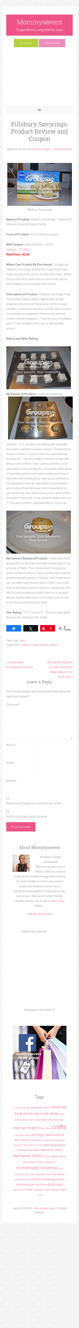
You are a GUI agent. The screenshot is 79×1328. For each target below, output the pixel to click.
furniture (24, 1145)
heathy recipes (36, 1162)
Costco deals (45, 1128)
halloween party (51, 1150)
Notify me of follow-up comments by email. (33, 803)
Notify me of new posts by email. (27, 816)
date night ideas (42, 1135)
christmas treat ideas (41, 1113)
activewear (37, 1107)
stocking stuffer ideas (49, 1184)
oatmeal (57, 1174)
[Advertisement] (39, 78)
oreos (27, 1179)
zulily (39, 1195)
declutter (58, 1135)
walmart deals (58, 1189)
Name (11, 745)
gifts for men (36, 1145)
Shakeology (49, 1179)
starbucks (29, 1184)
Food (22, 640)
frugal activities (50, 1140)
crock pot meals (22, 1135)
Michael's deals (44, 1174)
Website (11, 780)
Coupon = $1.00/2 (17, 249)
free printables (35, 1140)
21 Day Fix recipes (22, 1107)
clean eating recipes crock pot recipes (46, 1120)
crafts (59, 1127)
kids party (31, 1174)
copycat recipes (25, 1128)
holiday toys (50, 1162)
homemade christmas (37, 1167)
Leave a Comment (63, 149)
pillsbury (53, 644)
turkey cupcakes (35, 1189)
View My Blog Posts (39, 913)
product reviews (39, 644)
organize (36, 1179)
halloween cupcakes (28, 1150)
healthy (46, 1156)
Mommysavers (39, 21)
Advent (46, 1107)
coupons (25, 644)
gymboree (59, 1144)
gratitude (49, 1144)
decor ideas (20, 1140)
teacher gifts (19, 1190)
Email (10, 762)
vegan (47, 1190)
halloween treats (27, 1156)
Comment (13, 704)
